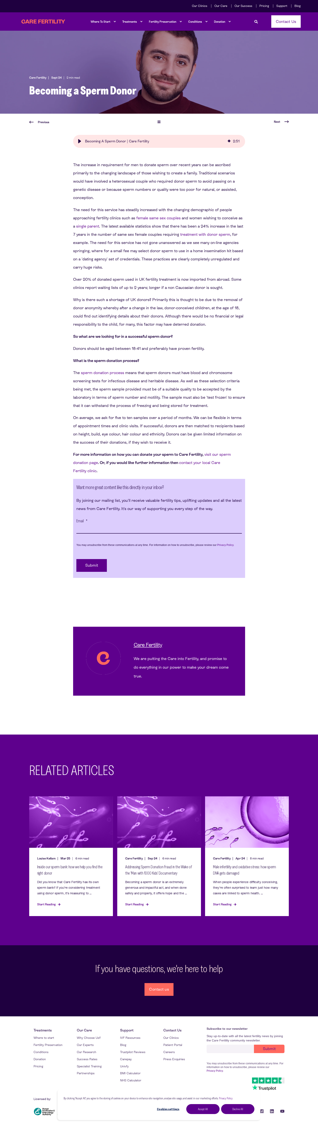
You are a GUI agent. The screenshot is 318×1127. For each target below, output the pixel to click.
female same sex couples (158, 218)
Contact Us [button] (286, 21)
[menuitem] (199, 5)
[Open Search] (256, 21)
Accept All (203, 1109)
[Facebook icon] (261, 1111)
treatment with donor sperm (205, 234)
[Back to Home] (43, 21)
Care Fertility (37, 77)
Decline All (237, 1109)
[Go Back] (159, 122)
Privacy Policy (226, 1098)
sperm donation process (102, 372)
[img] (229, 141)
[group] (159, 141)
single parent (87, 226)
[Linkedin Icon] (272, 1111)
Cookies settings (168, 1109)
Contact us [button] (159, 989)
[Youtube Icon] (280, 1111)
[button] (79, 141)
